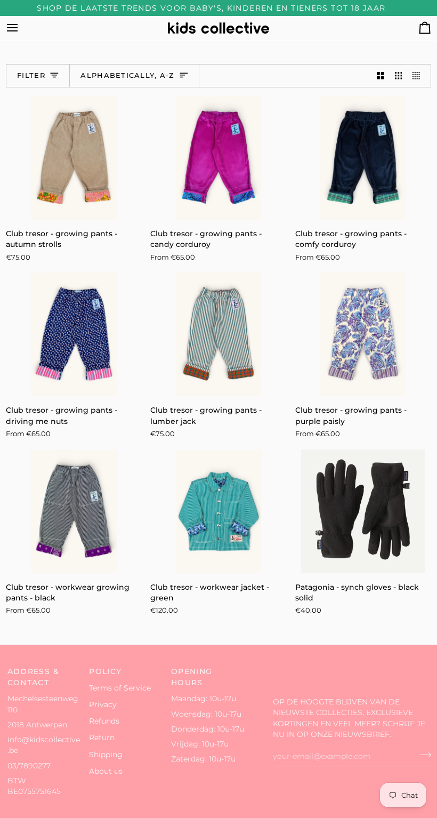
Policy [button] (105, 671)
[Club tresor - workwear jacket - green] (218, 511)
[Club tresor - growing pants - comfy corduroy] (363, 158)
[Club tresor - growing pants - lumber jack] (218, 334)
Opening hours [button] (192, 677)
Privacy (103, 704)
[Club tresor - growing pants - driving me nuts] (74, 334)
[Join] (422, 754)
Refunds (104, 721)
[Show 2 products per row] (380, 76)
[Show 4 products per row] (419, 76)
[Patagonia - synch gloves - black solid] (363, 511)
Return (102, 737)
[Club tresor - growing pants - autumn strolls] (74, 158)
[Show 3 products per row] (399, 76)
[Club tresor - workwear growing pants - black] (74, 511)
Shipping (106, 754)
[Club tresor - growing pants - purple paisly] (363, 334)
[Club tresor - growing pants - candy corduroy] (218, 158)
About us (106, 771)
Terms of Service (120, 688)
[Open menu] (22, 28)
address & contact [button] (33, 677)
